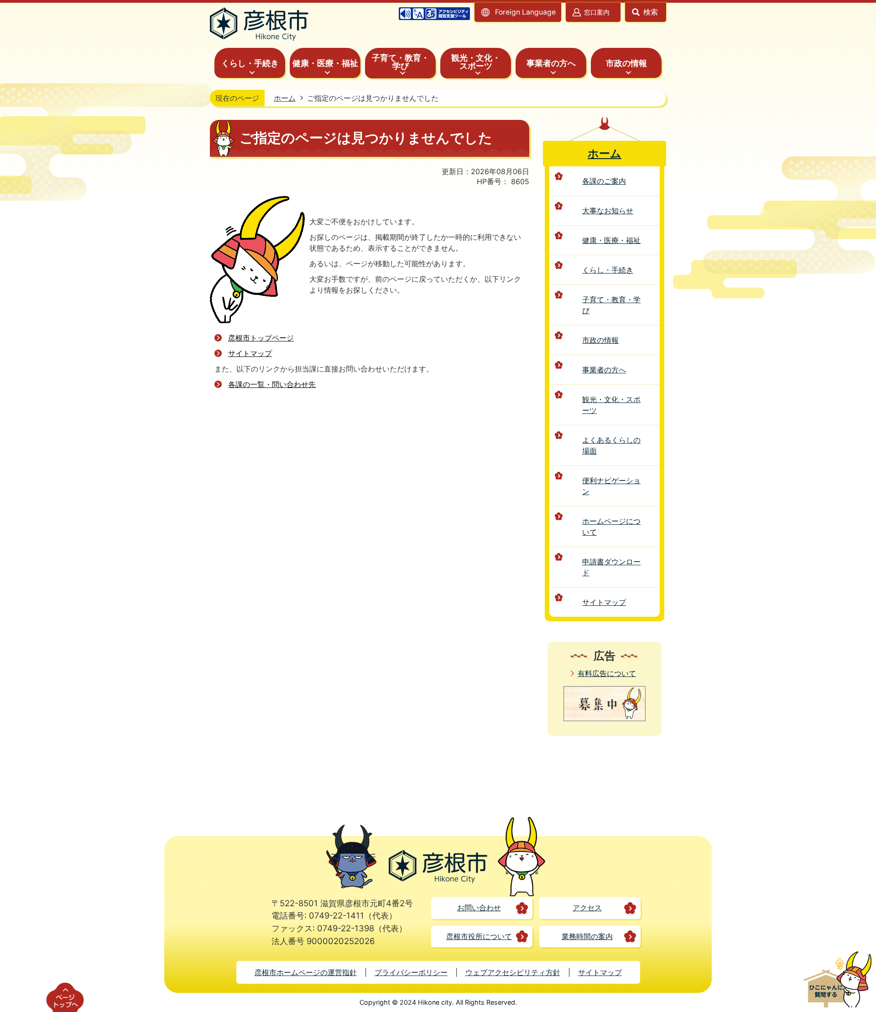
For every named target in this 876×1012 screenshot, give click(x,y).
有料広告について (607, 673)
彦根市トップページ (261, 337)
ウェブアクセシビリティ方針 (512, 972)
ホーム (285, 98)
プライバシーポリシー (411, 972)
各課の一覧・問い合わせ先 (272, 384)
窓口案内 (597, 12)
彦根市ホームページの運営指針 (306, 972)
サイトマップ (250, 353)
